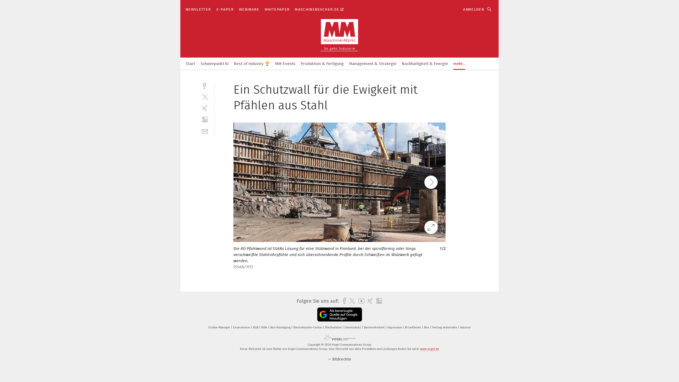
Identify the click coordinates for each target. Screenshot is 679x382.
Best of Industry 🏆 (252, 63)
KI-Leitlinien (413, 327)
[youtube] (360, 301)
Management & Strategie (373, 63)
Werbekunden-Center (308, 327)
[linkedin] (205, 119)
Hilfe (264, 327)
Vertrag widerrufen (445, 327)
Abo (427, 327)
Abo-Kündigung (280, 327)
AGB (256, 327)
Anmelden (473, 9)
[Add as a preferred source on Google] (339, 314)
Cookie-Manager (219, 327)
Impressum (395, 327)
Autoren (465, 327)
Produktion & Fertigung (322, 63)
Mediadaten (333, 327)
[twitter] (205, 96)
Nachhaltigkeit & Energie (425, 63)
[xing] (205, 108)
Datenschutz (353, 327)
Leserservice (242, 327)
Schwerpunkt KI (215, 63)
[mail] (205, 131)
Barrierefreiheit (374, 327)
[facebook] (205, 85)
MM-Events (285, 63)
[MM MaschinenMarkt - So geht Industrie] (190, 63)
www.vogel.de (429, 349)
